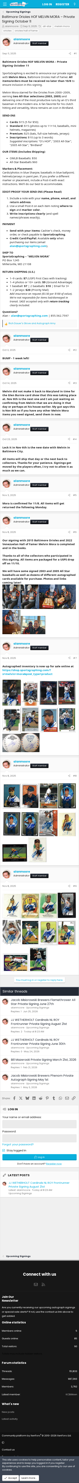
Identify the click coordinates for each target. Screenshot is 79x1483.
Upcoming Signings (37, 1007)
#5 (75, 495)
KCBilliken (71, 1394)
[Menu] (5, 4)
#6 (75, 532)
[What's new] (74, 4)
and (32, 323)
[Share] (69, 53)
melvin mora (62, 26)
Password (9, 1131)
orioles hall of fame (26, 30)
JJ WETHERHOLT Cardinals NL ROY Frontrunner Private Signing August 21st (39, 1022)
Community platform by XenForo (36, 1435)
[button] (39, 1442)
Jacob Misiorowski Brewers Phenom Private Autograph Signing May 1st (42, 1077)
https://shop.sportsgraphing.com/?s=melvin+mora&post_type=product (27, 672)
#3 (75, 383)
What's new (10, 1404)
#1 (75, 53)
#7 (75, 658)
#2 (75, 350)
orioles (7, 30)
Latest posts (19, 1175)
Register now (54, 1163)
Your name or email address (21, 1117)
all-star (47, 26)
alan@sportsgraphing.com (28, 246)
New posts (8, 1412)
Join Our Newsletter (10, 1299)
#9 (75, 886)
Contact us (8, 1449)
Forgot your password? (18, 1144)
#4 (75, 439)
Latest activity (10, 1419)
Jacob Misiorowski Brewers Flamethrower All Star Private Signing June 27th (43, 1002)
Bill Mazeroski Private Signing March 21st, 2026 (43, 1060)
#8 (75, 776)
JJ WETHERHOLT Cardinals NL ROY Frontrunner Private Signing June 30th (38, 1042)
